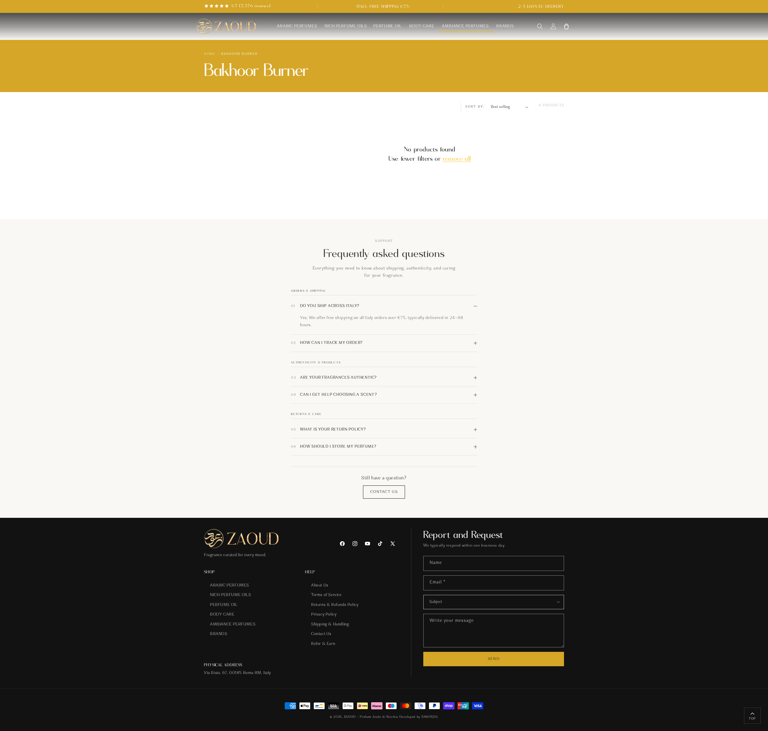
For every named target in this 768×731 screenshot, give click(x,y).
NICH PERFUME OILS (230, 595)
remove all (457, 158)
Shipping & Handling (330, 624)
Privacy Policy (323, 615)
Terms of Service (326, 595)
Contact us (384, 492)
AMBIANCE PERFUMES (232, 624)
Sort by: (475, 107)
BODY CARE (222, 615)
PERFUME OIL (224, 605)
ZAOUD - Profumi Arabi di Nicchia (371, 717)
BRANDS (218, 634)
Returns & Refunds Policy (334, 605)
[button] (540, 26)
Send (493, 659)
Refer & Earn (323, 644)
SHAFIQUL (430, 717)
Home (210, 54)
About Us (319, 585)
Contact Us (321, 634)
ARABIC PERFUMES (229, 585)
